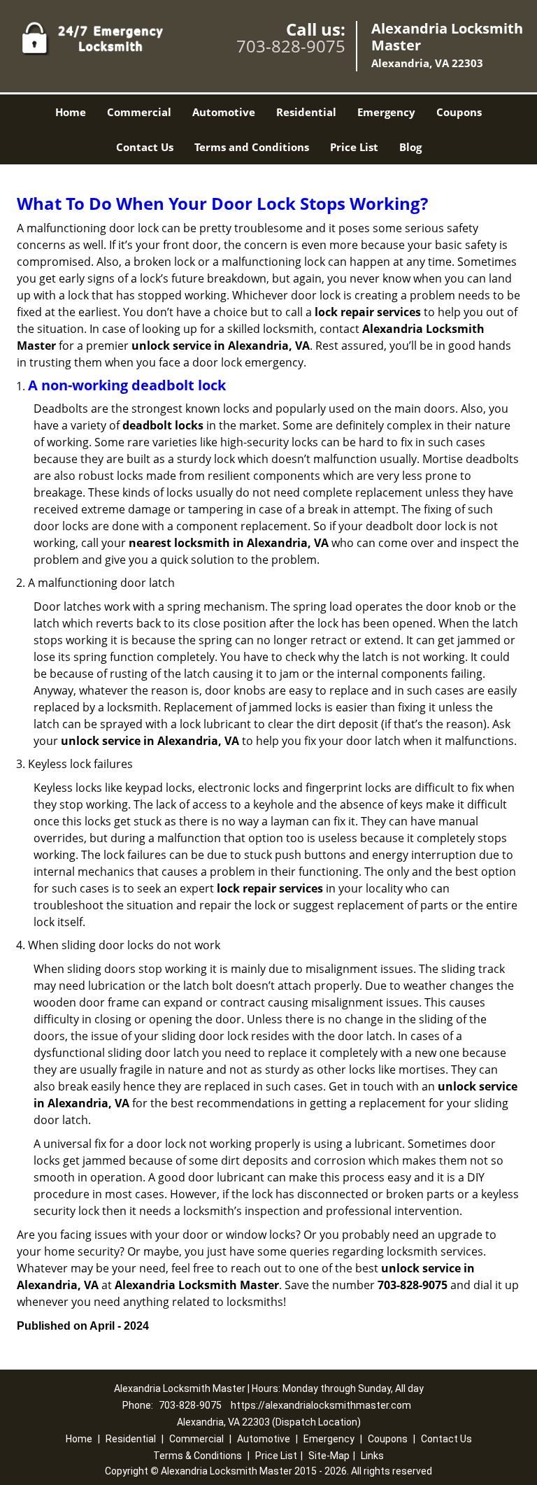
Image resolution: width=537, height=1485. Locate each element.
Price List (354, 147)
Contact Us (144, 147)
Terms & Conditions (197, 1455)
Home (70, 112)
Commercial (139, 112)
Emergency (386, 112)
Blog (410, 147)
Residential (306, 112)
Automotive (223, 112)
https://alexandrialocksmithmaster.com (321, 1405)
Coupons (459, 112)
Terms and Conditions (251, 147)
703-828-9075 (290, 45)
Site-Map (329, 1455)
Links (372, 1455)
